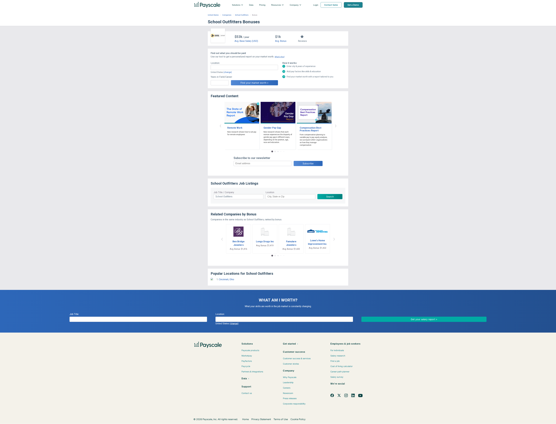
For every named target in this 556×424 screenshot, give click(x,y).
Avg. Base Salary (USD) (246, 41)
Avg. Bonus (280, 41)
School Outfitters (241, 15)
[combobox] (244, 67)
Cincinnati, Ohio (226, 279)
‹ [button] (220, 125)
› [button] (336, 125)
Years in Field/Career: (221, 77)
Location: (215, 63)
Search (330, 196)
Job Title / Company (224, 192)
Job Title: (74, 314)
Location (270, 192)
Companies (226, 15)
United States (213, 15)
